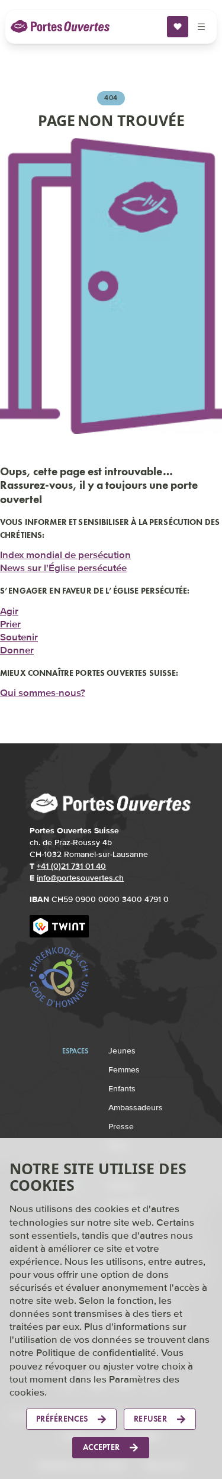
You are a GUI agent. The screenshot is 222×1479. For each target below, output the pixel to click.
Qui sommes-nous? (42, 688)
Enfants (122, 1085)
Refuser (150, 1419)
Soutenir (19, 633)
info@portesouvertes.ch (80, 874)
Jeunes (122, 1047)
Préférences (62, 1419)
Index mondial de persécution (65, 552)
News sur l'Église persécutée (63, 565)
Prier (10, 620)
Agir (9, 607)
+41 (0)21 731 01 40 (71, 862)
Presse (121, 1122)
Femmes (124, 1066)
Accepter (101, 1447)
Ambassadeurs (135, 1103)
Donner (17, 646)
